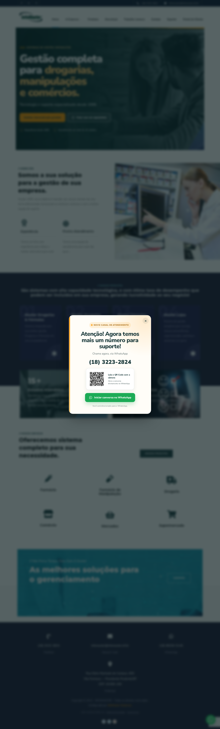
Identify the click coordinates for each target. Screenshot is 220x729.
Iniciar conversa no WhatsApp (112, 397)
